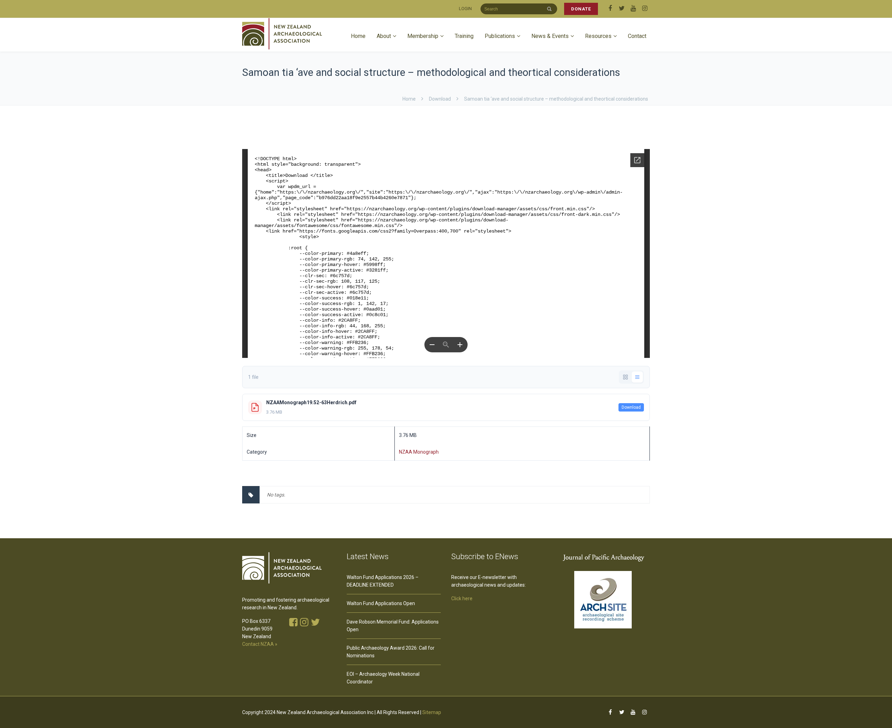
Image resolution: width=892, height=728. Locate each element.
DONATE (581, 8)
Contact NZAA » (259, 644)
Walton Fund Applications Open (381, 603)
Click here (461, 598)
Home (358, 36)
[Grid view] (625, 377)
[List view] (637, 377)
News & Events (550, 36)
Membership (422, 36)
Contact (637, 36)
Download (631, 407)
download (440, 99)
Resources (598, 36)
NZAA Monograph (419, 452)
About (384, 36)
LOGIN (465, 8)
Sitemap (431, 712)
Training (464, 36)
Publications (500, 36)
